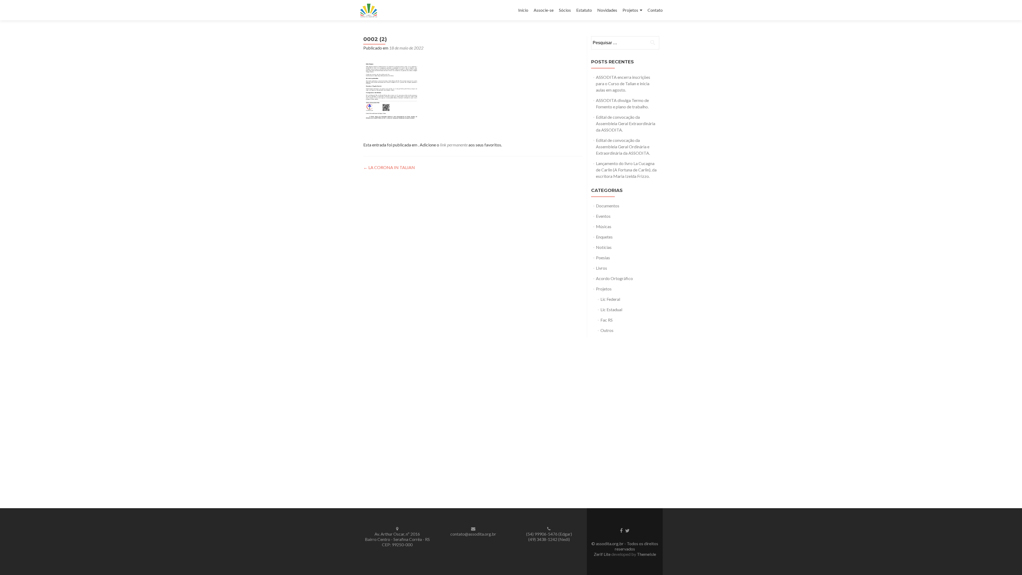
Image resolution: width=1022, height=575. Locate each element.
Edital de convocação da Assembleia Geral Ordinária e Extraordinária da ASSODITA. (623, 146)
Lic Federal (610, 299)
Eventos (603, 216)
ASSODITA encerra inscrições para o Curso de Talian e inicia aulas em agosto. (623, 83)
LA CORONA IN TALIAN (389, 167)
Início (523, 10)
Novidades (607, 10)
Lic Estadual (611, 309)
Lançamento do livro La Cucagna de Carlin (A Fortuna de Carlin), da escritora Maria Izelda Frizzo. (626, 170)
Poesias (603, 257)
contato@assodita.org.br (473, 533)
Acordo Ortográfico (614, 278)
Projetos (630, 10)
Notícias (604, 247)
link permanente (454, 144)
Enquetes (604, 236)
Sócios (565, 10)
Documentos (607, 205)
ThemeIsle (646, 554)
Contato (655, 10)
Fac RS (606, 319)
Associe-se (544, 10)
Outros (606, 330)
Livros (601, 267)
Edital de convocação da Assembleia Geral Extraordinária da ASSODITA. (625, 123)
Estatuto (584, 10)
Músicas (603, 226)
